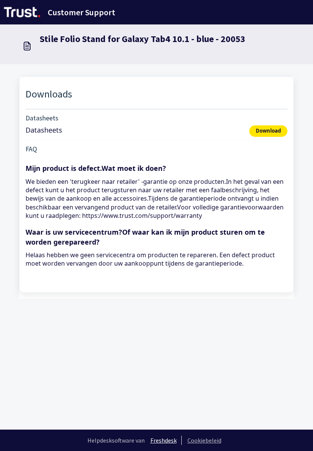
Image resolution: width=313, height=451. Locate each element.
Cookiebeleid (204, 440)
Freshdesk (163, 440)
